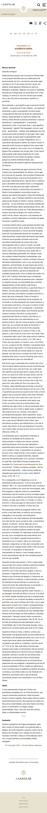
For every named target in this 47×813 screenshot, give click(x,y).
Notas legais (23, 801)
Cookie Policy (23, 804)
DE (11, 34)
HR (28, 34)
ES (20, 34)
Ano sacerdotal (23, 81)
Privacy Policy (23, 807)
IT (32, 34)
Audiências (6, 14)
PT (36, 34)
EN (15, 34)
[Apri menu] (44, 5)
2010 (13, 14)
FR (24, 34)
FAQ (23, 797)
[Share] (44, 24)
